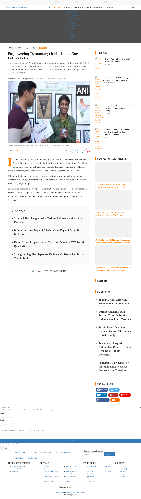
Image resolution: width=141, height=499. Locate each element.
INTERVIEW (110, 7)
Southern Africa (71, 467)
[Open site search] (133, 7)
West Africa (70, 469)
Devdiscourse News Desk (16, 79)
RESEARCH (67, 7)
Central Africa (49, 481)
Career (40, 2)
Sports (73, 34)
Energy (73, 22)
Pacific (46, 467)
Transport (72, 36)
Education (72, 20)
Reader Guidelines (18, 469)
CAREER (34, 453)
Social (72, 32)
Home (11, 48)
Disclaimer (60, 492)
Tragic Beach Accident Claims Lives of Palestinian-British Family (115, 331)
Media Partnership (63, 2)
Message (3, 427)
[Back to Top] (2, 448)
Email (2, 420)
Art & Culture (73, 13)
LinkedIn (103, 395)
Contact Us (75, 2)
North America (71, 476)
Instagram (123, 474)
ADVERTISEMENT (46, 453)
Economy (72, 17)
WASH (73, 41)
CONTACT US (32, 458)
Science (73, 30)
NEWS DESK (57, 7)
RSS (116, 400)
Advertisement (50, 2)
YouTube (123, 472)
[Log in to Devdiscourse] (106, 2)
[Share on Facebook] (72, 151)
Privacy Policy (80, 492)
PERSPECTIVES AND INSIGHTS (95, 7)
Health (73, 28)
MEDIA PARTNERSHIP (63, 453)
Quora (114, 395)
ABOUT (25, 453)
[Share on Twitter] (77, 151)
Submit (70, 441)
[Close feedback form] (140, 407)
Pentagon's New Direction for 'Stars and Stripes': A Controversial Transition (114, 366)
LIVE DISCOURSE (78, 7)
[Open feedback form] (5, 448)
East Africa (48, 484)
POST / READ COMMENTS (54, 271)
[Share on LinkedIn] (82, 151)
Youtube (126, 395)
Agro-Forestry (73, 11)
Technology (73, 15)
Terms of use (69, 492)
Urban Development (73, 38)
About (34, 2)
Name (2, 413)
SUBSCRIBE (109, 454)
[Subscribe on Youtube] (88, 151)
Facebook (103, 390)
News (19, 48)
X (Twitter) (123, 469)
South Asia (48, 469)
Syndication (16, 472)
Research (106, 469)
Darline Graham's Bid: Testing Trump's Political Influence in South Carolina (115, 315)
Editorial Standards (18, 467)
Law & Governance (72, 26)
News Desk (107, 472)
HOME (17, 453)
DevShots (106, 467)
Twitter (115, 390)
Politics (72, 24)
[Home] (49, 7)
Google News (103, 400)
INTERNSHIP (19, 458)
